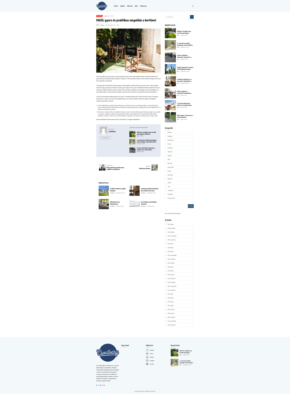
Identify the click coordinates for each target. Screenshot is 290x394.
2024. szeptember (172, 255)
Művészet (130, 6)
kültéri (99, 96)
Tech (169, 186)
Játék (136, 6)
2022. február (171, 313)
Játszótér (170, 163)
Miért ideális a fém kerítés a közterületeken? (185, 116)
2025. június (170, 247)
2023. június (170, 267)
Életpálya (170, 136)
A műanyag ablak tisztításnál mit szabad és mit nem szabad (149, 190)
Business (170, 132)
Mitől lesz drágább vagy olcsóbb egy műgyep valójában (146, 133)
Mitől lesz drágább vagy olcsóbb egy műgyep (184, 32)
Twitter (151, 353)
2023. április (171, 271)
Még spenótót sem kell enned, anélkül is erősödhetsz (115, 168)
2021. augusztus (172, 325)
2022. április (171, 305)
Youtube (152, 364)
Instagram (152, 360)
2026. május (171, 224)
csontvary (102, 25)
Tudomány (170, 194)
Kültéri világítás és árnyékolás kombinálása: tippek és (184, 92)
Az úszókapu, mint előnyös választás (149, 203)
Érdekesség (143, 6)
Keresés (191, 206)
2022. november (171, 282)
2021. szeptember (172, 321)
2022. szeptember (172, 286)
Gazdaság (170, 148)
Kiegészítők (171, 167)
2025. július (170, 243)
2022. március (171, 309)
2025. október (171, 232)
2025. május (170, 251)
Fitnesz (169, 144)
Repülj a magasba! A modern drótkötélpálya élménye (185, 68)
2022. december (172, 278)
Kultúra (169, 171)
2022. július (170, 294)
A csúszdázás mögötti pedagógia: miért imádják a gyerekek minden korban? (147, 141)
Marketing (170, 175)
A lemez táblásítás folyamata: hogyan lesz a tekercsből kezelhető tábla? (146, 149)
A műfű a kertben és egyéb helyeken (118, 190)
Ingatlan (122, 6)
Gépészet (170, 151)
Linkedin (152, 357)
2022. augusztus (172, 290)
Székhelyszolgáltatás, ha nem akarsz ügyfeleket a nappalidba (184, 80)
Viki (178, 35)
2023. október (171, 263)
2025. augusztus (172, 240)
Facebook (152, 350)
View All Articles (105, 137)
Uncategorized (171, 198)
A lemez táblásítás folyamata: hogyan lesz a (184, 56)
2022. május (170, 301)
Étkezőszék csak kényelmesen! (115, 203)
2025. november (171, 228)
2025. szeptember (172, 236)
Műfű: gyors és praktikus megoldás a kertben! (126, 20)
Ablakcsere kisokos (144, 168)
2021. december (171, 317)
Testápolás (170, 190)
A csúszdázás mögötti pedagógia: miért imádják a (185, 44)
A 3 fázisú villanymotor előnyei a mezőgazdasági (184, 104)
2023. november (171, 259)
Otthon (116, 6)
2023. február (171, 274)
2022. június (170, 298)
